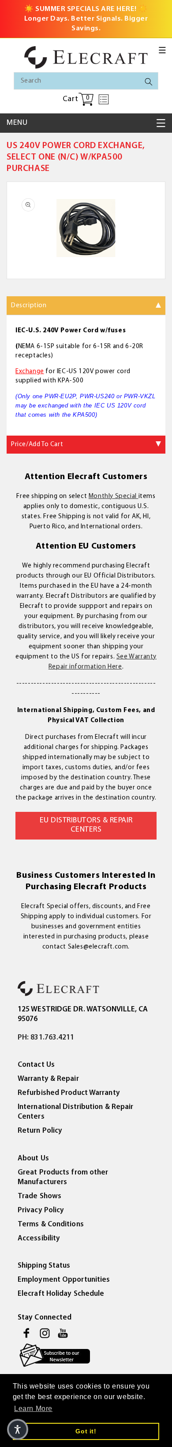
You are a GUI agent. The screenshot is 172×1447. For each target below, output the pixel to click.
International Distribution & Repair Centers (76, 1111)
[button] (162, 50)
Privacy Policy (41, 1210)
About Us (33, 1158)
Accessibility (39, 1238)
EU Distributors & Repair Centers (86, 825)
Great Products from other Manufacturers (63, 1177)
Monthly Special (113, 496)
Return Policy (40, 1130)
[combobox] (86, 81)
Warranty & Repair (48, 1079)
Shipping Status (44, 1265)
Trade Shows (39, 1196)
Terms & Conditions (51, 1224)
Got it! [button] (85, 1431)
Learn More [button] (33, 1408)
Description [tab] (29, 305)
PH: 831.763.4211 (46, 1037)
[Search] (148, 81)
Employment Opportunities (64, 1279)
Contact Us (36, 1065)
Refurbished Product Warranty (69, 1093)
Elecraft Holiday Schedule (61, 1294)
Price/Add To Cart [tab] (37, 444)
